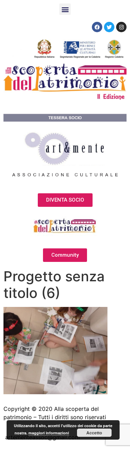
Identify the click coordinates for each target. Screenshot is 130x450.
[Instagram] (121, 27)
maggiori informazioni (48, 432)
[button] (65, 9)
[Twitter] (109, 27)
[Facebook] (97, 27)
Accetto (94, 433)
